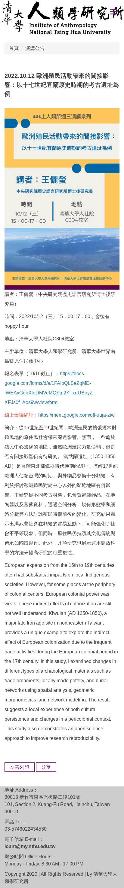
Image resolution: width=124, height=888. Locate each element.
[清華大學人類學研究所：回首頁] (62, 19)
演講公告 (35, 48)
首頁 (14, 48)
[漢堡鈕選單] (113, 11)
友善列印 (19, 767)
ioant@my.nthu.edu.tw (30, 846)
